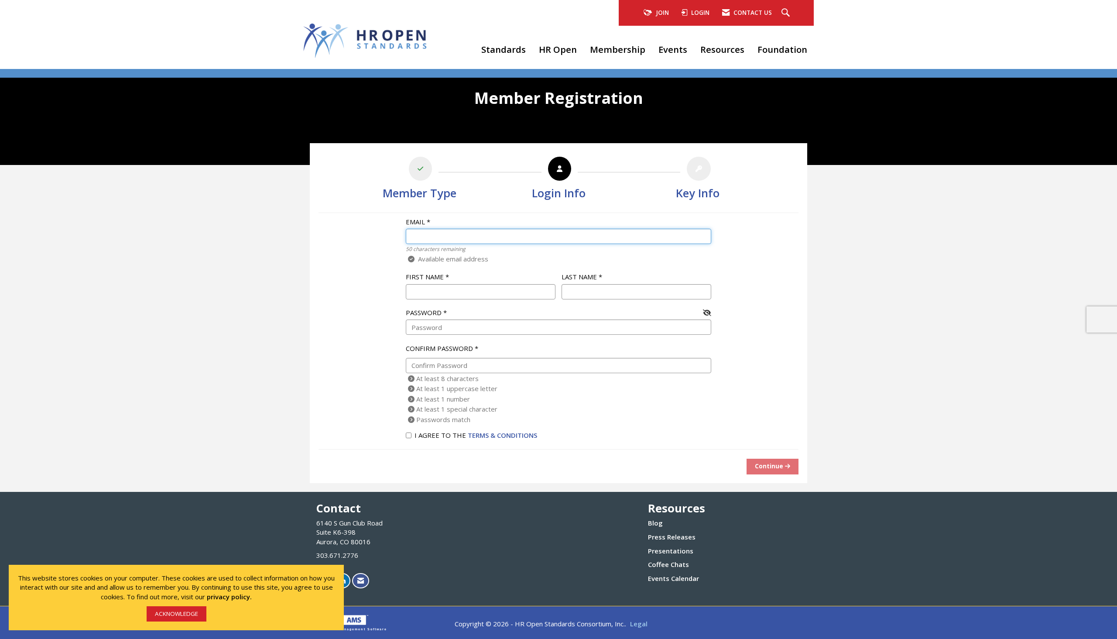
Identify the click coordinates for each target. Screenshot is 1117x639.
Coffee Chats (668, 564)
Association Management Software (348, 629)
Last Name (579, 276)
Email (415, 221)
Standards (503, 49)
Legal (639, 623)
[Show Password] (707, 312)
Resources (722, 49)
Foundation (782, 49)
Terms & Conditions (502, 435)
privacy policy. (229, 596)
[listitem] (419, 180)
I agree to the (476, 435)
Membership (617, 49)
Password (424, 312)
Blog (655, 523)
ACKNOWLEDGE (176, 614)
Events (672, 49)
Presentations (670, 550)
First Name (425, 276)
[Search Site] (786, 13)
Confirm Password (439, 348)
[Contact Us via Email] (360, 580)
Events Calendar (673, 578)
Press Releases (672, 536)
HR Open (558, 49)
